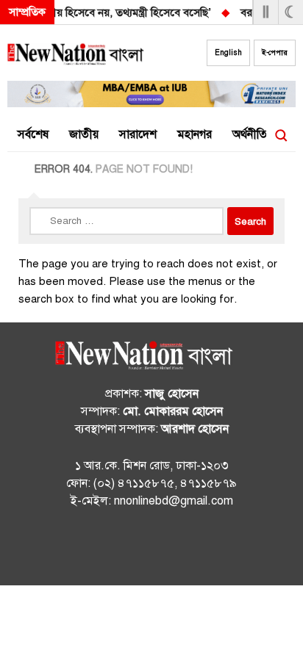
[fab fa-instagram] (151, 549)
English (228, 52)
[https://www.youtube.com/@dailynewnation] (181, 549)
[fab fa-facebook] (122, 549)
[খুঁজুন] (281, 135)
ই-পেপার (275, 52)
